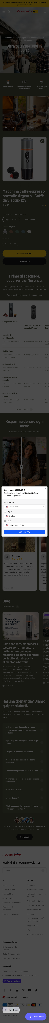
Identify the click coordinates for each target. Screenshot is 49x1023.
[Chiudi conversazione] (45, 488)
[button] (24, 507)
